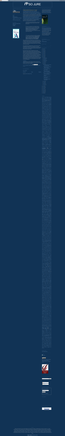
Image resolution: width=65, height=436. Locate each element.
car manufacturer (49, 123)
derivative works (43, 158)
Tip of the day (43, 325)
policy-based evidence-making (45, 272)
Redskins (46, 286)
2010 (43, 90)
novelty (49, 252)
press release (46, 275)
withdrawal (47, 345)
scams (50, 298)
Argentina (50, 108)
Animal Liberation (48, 105)
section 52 (44, 300)
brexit (48, 120)
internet (46, 215)
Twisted (49, 333)
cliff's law (44, 129)
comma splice (48, 133)
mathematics (43, 240)
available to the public (47, 112)
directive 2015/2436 (49, 161)
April (44, 82)
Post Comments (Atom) (29, 73)
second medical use (49, 299)
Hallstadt (47, 197)
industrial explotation (49, 208)
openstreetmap (45, 256)
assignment (47, 110)
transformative (43, 332)
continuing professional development (45, 146)
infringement (46, 209)
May (44, 81)
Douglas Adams (43, 164)
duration (50, 165)
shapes (42, 302)
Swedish (47, 317)
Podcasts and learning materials (16, 19)
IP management (49, 217)
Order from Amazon (44, 41)
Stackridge (44, 310)
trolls (42, 333)
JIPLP (47, 221)
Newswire (50, 249)
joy (42, 223)
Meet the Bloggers (49, 241)
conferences (43, 144)
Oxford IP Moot (46, 260)
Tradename (47, 331)
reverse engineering (46, 292)
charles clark (47, 126)
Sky (44, 305)
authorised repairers (47, 111)
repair (48, 290)
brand (49, 119)
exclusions (47, 180)
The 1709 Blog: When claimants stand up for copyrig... (47, 65)
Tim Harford (46, 324)
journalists (49, 222)
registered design (49, 287)
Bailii (48, 113)
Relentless (43, 290)
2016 (43, 55)
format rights (49, 186)
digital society (49, 160)
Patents (47, 266)
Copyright (26, 65)
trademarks (43, 331)
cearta (47, 124)
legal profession (48, 230)
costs (42, 151)
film (44, 185)
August (45, 61)
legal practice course (44, 230)
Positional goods (46, 273)
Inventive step (46, 216)
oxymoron (49, 261)
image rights (49, 202)
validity (46, 340)
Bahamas (46, 113)
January (45, 84)
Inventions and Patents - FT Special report (46, 77)
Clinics (46, 129)
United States (46, 335)
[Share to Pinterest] (37, 64)
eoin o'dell (49, 173)
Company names (48, 139)
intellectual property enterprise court (46, 212)
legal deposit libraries (44, 229)
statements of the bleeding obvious (46, 313)
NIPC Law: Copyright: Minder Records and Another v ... (47, 73)
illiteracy (45, 202)
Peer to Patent (48, 268)
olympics (48, 254)
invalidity (43, 216)
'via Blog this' (24, 60)
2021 (43, 50)
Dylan (42, 166)
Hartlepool (50, 198)
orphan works (47, 257)
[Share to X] (35, 64)
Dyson (44, 166)
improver (43, 204)
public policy (47, 281)
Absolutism (46, 100)
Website (47, 342)
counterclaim (45, 151)
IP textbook (44, 218)
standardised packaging (48, 310)
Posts (43, 382)
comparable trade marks (45, 140)
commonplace (48, 136)
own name (44, 259)
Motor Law (43, 246)
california (43, 123)
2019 (43, 52)
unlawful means (44, 336)
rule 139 (48, 297)
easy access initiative (48, 167)
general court (49, 190)
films (46, 185)
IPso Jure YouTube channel (47, 11)
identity (42, 202)
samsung (48, 298)
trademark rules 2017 (48, 330)
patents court (47, 267)
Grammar (45, 195)
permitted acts (35, 65)
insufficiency (44, 210)
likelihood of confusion (45, 233)
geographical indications (44, 193)
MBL (50, 240)
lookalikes (44, 235)
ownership (48, 259)
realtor (44, 285)
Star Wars (49, 312)
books (45, 119)
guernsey (50, 196)
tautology (44, 319)
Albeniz (46, 104)
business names (45, 122)
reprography (47, 291)
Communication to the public (45, 137)
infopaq (43, 209)
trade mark (50, 325)
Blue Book (44, 117)
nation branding (49, 248)
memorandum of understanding (45, 243)
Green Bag (48, 195)
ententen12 (46, 171)
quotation (43, 284)
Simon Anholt (46, 303)
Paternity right (50, 267)
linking (49, 233)
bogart (43, 118)
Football (47, 186)
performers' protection (46, 269)
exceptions (44, 180)
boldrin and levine (47, 118)
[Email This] (34, 64)
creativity (45, 153)
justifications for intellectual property (45, 224)
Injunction (50, 209)
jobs (49, 221)
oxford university (46, 261)
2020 (43, 51)
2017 (43, 54)
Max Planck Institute (47, 240)
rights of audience (49, 294)
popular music (50, 272)
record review (47, 285)
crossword (43, 154)
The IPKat (14, 25)
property (43, 278)
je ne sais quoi (44, 221)
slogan (46, 305)
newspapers (47, 249)
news (44, 249)
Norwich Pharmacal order (45, 252)
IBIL (45, 201)
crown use (50, 154)
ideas (49, 201)
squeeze (50, 309)
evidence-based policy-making (48, 179)
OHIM (49, 253)
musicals (43, 248)
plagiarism (43, 271)
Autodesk (43, 112)
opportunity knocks (49, 256)
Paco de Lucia (43, 262)
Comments (44, 384)
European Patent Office (47, 176)
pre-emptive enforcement (48, 274)
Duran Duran (47, 165)
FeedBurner (46, 393)
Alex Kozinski (49, 104)
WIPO (42, 345)
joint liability (46, 222)
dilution (43, 161)
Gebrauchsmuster (45, 190)
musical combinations (49, 247)
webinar (45, 342)
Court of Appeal (43, 152)
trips (50, 332)
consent (42, 145)
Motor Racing (47, 246)
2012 (43, 88)
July (44, 62)
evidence (43, 179)
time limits (50, 324)
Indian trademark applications (45, 205)
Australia (43, 111)
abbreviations (47, 99)
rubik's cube (46, 297)
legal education (48, 229)
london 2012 (50, 234)
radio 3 (48, 284)
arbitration (47, 107)
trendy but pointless (47, 332)
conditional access (48, 143)
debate (46, 157)
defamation (49, 157)
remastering (46, 290)
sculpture (43, 299)
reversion (50, 292)
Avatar (50, 112)
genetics (50, 192)
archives (43, 108)
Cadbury (49, 122)
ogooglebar (47, 253)
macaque (43, 237)
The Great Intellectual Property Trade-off (46, 322)
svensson (45, 317)
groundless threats (46, 196)
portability (44, 273)
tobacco (47, 325)
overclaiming (44, 258)
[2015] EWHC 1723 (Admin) (31, 13)
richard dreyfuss (47, 293)
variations (49, 340)
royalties (43, 297)
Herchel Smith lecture (44, 199)
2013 (43, 87)
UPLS (45, 338)
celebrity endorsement (44, 125)
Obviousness (43, 253)
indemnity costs (46, 204)
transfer (49, 331)
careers (42, 124)
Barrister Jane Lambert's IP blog (16, 23)
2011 (43, 89)
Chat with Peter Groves (44, 351)
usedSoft (43, 339)
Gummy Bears (43, 197)
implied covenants (46, 203)
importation (50, 203)
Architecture (50, 107)
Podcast (49, 271)
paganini (47, 262)
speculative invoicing (47, 309)
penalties (43, 269)
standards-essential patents (45, 311)
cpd (42, 153)
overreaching (50, 258)
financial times (49, 185)
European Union (44, 177)
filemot (42, 185)
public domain (47, 280)
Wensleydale (43, 344)
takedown (50, 318)
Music (45, 247)
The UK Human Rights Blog (26, 11)
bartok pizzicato (44, 114)
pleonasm (46, 271)
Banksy (50, 113)
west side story (46, 344)
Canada (45, 123)
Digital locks (45, 160)
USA (47, 338)
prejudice (43, 275)
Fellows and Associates (44, 184)
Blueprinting (47, 117)
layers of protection (46, 228)
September (45, 60)
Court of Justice (48, 152)
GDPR (42, 190)
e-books (47, 166)
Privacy (49, 275)
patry (43, 268)
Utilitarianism (49, 339)
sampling (46, 298)
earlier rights (44, 167)
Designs (50, 158)
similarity (43, 303)
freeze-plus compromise (44, 189)
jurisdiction (49, 223)
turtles (47, 333)
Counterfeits (49, 151)
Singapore (50, 303)
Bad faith (44, 113)
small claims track (49, 305)
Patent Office (48, 265)
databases (43, 157)
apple (44, 106)
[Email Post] (33, 64)
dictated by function (45, 159)
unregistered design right (48, 337)
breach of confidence (44, 120)
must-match (46, 248)
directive (45, 161)
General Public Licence (45, 191)
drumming (44, 165)
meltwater (49, 242)
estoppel (44, 174)
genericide (47, 192)
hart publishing (46, 198)
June (44, 63)
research (43, 292)
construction (46, 145)
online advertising (47, 255)
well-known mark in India (47, 343)
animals (42, 106)
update (43, 338)
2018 (43, 53)
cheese (50, 126)
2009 (43, 91)
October (45, 59)
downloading (47, 164)
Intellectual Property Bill (47, 211)
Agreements (44, 104)
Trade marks (44, 328)
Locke (45, 234)
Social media (44, 306)
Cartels (45, 124)
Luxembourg (48, 236)
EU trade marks (48, 174)
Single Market (43, 304)
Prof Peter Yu (14, 24)
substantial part (46, 315)
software (47, 306)
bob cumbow (50, 117)
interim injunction (46, 214)
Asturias (49, 110)
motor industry (49, 245)
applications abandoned (48, 106)
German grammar (49, 193)
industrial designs (44, 208)
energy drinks (46, 170)
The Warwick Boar (48, 323)
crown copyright (46, 154)
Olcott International (44, 254)
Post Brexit (50, 273)
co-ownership (46, 132)
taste (42, 319)
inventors (49, 216)
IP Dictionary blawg (45, 32)
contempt (49, 145)
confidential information (47, 144)
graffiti (42, 195)
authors (50, 111)
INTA (46, 210)
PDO (45, 268)
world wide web (49, 346)
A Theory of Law (46, 98)
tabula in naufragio (46, 318)
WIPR (44, 345)
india (49, 204)
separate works (49, 300)
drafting (50, 164)
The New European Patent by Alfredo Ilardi (46, 79)
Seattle (46, 299)
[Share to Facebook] (36, 64)
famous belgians (43, 183)
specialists (43, 309)
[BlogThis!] (34, 64)
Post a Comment (25, 70)
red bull (50, 285)
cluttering (46, 131)
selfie (46, 300)
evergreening (49, 178)
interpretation (49, 215)
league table (49, 228)
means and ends (45, 241)
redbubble (43, 286)
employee (43, 170)
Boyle (47, 119)
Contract (50, 146)
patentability (43, 266)
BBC (47, 114)
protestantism (46, 278)
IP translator (47, 218)
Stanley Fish (45, 312)
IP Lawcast (46, 217)
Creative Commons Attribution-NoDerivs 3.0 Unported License (46, 361)
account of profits (49, 101)
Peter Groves (46, 359)
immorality (43, 203)
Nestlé (42, 249)
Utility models (43, 340)
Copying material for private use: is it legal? (46, 69)
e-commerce (50, 166)
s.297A (43, 298)
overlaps (47, 258)
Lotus (45, 236)
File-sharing (49, 184)
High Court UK (49, 199)
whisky (50, 344)
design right (47, 158)
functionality (49, 189)
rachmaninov (46, 284)
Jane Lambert (50, 220)
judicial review (31, 65)
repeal (44, 291)
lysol (50, 236)
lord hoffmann (47, 235)
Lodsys (47, 234)
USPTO (46, 339)
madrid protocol (46, 237)
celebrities (50, 124)
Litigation (43, 234)
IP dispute (43, 217)
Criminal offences (48, 153)
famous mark (47, 183)
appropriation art (43, 107)
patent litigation (47, 264)
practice (43, 274)
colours (45, 133)
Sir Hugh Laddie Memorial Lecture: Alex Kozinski (46, 71)
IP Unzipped (50, 218)
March (44, 83)
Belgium (49, 114)
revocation (44, 293)
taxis (46, 319)
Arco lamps (47, 108)
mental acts (50, 243)
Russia (50, 297)
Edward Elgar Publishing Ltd (46, 29)
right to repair (45, 294)
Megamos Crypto (45, 242)
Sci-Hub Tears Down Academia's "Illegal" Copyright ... (47, 67)
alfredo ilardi (44, 105)
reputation (50, 291)
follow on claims (43, 186)
